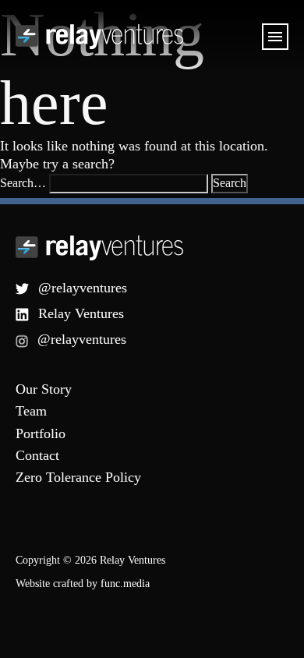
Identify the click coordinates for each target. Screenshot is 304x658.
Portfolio (40, 433)
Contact (37, 455)
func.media (125, 583)
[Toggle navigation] (275, 36)
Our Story (44, 389)
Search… (23, 182)
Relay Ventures (81, 313)
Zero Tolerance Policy (78, 477)
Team (31, 411)
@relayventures (82, 287)
